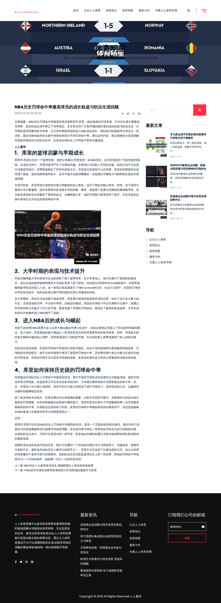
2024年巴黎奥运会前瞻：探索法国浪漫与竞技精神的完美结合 (188, 166)
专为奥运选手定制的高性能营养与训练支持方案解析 (188, 136)
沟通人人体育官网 (166, 10)
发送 (187, 538)
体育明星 (127, 10)
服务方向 (144, 10)
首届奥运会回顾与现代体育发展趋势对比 (188, 197)
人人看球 (135, 596)
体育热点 (111, 10)
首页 (76, 10)
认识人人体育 (92, 10)
